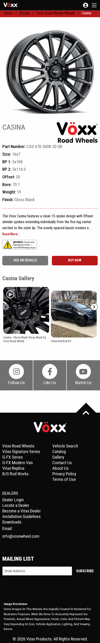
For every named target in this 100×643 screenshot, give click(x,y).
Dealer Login (13, 499)
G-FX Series (12, 457)
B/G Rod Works (15, 473)
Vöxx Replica (13, 468)
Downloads (11, 522)
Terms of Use (64, 479)
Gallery (58, 457)
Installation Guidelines (21, 516)
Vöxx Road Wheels (18, 446)
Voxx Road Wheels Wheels (56, 13)
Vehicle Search (65, 446)
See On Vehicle (25, 260)
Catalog (59, 451)
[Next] (94, 306)
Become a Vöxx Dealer (21, 511)
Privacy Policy (64, 473)
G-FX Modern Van (17, 462)
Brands (25, 13)
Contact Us (62, 462)
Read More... (11, 234)
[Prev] (5, 306)
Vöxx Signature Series (21, 451)
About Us (60, 468)
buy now (74, 260)
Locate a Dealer (15, 505)
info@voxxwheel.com (20, 536)
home (8, 13)
